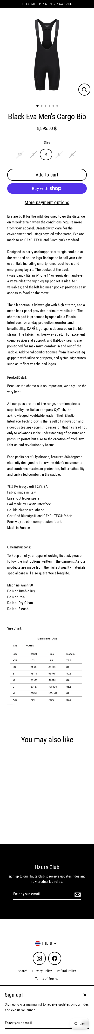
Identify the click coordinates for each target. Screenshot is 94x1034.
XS (20, 154)
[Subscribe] (77, 894)
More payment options (47, 202)
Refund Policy (66, 971)
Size (47, 142)
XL (72, 154)
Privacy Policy (42, 971)
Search (22, 971)
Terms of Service (47, 979)
